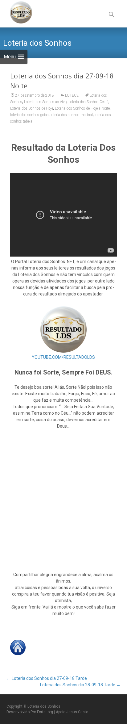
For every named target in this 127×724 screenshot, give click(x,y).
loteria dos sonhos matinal (72, 115)
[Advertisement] (63, 500)
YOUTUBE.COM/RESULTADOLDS (63, 357)
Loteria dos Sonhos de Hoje (31, 108)
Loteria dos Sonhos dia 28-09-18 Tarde (80, 684)
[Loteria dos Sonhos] (16, 12)
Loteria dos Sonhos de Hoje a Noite (82, 108)
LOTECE (72, 95)
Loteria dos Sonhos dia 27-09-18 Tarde (46, 678)
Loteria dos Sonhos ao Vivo (45, 102)
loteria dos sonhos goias (29, 115)
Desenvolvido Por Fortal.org (30, 712)
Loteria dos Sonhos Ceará (88, 102)
